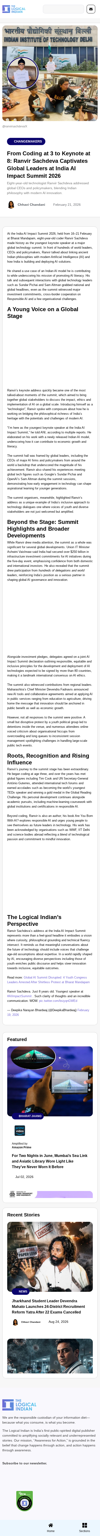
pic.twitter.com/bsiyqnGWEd (58, 1001)
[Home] (50, 1525)
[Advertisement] (50, 353)
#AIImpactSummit (19, 996)
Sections (16, 1533)
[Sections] (16, 1524)
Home (51, 1531)
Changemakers (28, 141)
